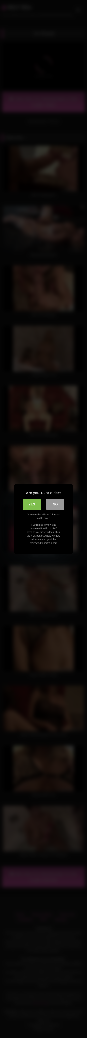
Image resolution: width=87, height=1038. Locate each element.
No (55, 504)
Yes (32, 504)
